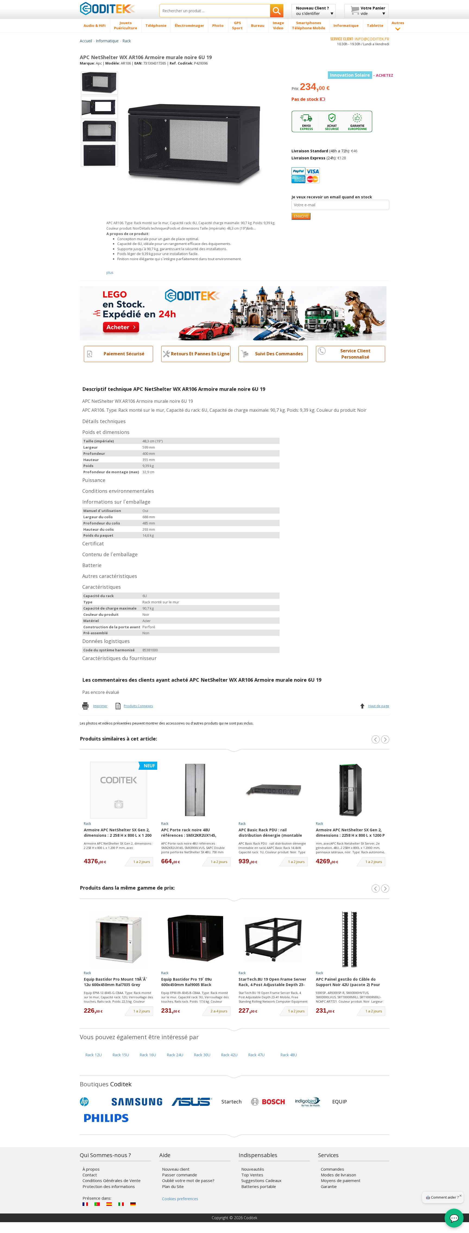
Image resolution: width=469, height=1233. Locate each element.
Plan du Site (173, 1186)
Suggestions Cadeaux (261, 1180)
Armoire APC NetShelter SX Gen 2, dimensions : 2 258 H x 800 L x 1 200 (117, 832)
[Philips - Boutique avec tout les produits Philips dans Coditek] (106, 1118)
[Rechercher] (276, 10)
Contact (90, 1174)
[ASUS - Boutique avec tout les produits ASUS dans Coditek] (192, 1102)
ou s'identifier (312, 10)
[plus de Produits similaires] (385, 739)
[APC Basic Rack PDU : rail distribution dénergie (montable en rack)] (273, 790)
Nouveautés (252, 1169)
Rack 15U (120, 1054)
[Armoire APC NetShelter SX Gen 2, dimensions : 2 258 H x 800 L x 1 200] (118, 790)
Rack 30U (202, 1054)
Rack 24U (175, 1054)
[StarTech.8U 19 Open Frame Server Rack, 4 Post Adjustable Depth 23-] (273, 939)
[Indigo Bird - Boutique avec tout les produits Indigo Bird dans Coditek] (307, 1102)
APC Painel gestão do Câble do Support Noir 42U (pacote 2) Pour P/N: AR (348, 982)
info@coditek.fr (371, 38)
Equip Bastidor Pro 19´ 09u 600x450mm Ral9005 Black (186, 982)
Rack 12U (93, 1054)
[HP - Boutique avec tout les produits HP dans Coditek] (93, 1102)
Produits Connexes (138, 706)
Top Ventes (252, 1174)
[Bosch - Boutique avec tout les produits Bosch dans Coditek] (268, 1102)
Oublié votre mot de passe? (188, 1180)
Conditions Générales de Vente (112, 1180)
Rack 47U (256, 1054)
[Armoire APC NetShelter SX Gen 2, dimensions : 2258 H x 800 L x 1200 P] (350, 790)
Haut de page (378, 706)
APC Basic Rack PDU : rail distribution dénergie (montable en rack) (270, 833)
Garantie (329, 1186)
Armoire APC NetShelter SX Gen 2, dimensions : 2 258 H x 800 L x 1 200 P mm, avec (118, 845)
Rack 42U (229, 1054)
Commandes (332, 1169)
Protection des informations (109, 1186)
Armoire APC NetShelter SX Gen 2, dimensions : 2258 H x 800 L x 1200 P (350, 832)
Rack (126, 40)
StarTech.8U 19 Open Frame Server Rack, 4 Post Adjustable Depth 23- (272, 982)
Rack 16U (148, 1054)
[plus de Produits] (385, 888)
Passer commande (179, 1174)
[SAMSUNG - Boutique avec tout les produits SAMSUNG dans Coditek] (137, 1102)
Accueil (86, 40)
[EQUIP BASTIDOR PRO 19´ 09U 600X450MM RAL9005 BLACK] (195, 939)
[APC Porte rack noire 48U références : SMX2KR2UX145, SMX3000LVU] (195, 790)
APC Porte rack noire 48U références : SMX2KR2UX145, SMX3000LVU (188, 833)
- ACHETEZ (361, 75)
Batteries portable (258, 1186)
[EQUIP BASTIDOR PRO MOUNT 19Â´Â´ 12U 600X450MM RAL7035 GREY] (118, 939)
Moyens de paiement (340, 1180)
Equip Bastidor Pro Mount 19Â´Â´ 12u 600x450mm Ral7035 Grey (115, 982)
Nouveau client (175, 1169)
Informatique (107, 40)
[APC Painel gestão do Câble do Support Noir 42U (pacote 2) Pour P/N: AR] (350, 939)
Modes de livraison (338, 1174)
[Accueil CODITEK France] (115, 8)
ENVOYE (301, 216)
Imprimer (100, 706)
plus (109, 272)
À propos (91, 1169)
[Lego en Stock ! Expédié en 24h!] (233, 312)
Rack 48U (288, 1054)
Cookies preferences (180, 1198)
